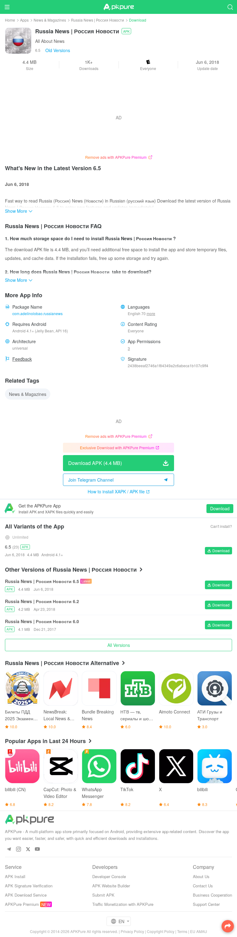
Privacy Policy (132, 931)
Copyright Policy (160, 931)
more (151, 313)
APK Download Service (26, 895)
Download (220, 508)
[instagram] (18, 849)
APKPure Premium (22, 904)
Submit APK (103, 895)
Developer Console (109, 876)
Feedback (22, 359)
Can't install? (221, 526)
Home (10, 20)
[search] (230, 7)
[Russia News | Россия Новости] (18, 40)
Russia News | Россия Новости (97, 20)
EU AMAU (198, 931)
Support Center (206, 904)
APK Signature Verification (28, 886)
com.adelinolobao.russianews (37, 313)
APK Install (15, 876)
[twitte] (28, 849)
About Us (201, 876)
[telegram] (9, 849)
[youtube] (37, 849)
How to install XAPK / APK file (116, 491)
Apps (24, 20)
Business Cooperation (212, 895)
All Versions (118, 645)
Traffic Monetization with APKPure (122, 904)
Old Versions (57, 50)
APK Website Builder (111, 886)
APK (126, 31)
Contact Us (203, 886)
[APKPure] (118, 7)
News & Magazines (50, 20)
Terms (182, 931)
